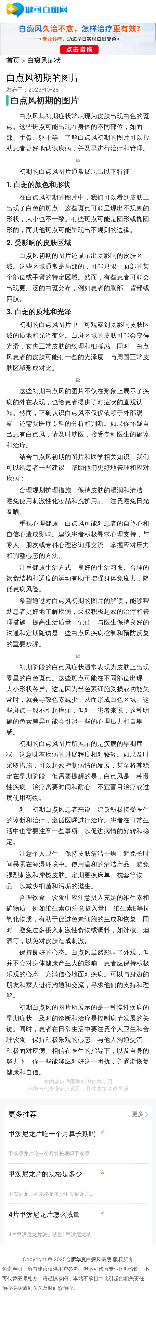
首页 (13, 60)
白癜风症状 (44, 60)
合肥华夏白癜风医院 (89, 1259)
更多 (138, 1113)
